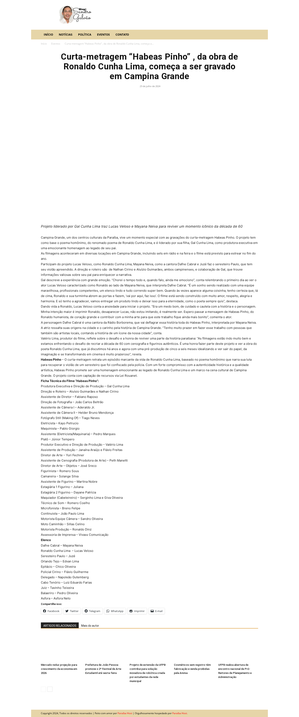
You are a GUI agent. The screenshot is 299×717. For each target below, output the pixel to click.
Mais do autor (90, 625)
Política (84, 34)
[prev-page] (43, 689)
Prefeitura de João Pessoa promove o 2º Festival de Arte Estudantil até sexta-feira (103, 668)
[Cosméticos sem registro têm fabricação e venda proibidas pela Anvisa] (194, 647)
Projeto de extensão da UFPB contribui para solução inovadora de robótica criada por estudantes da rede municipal (148, 673)
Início (48, 34)
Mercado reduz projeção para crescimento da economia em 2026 (59, 668)
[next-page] (49, 689)
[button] (253, 34)
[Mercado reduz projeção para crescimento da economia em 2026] (61, 647)
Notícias (65, 34)
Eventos (103, 34)
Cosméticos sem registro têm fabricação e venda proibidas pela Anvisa (192, 668)
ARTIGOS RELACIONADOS (59, 625)
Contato (122, 34)
